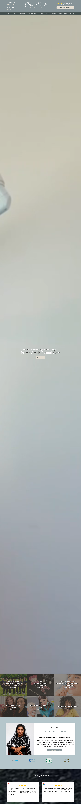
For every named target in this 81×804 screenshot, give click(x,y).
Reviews (54, 13)
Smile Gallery (33, 13)
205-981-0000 (11, 9)
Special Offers (44, 13)
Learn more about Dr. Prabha (54, 750)
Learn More (40, 357)
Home (7, 13)
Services (22, 13)
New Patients (63, 13)
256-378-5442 (11, 4)
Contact (72, 13)
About (14, 13)
